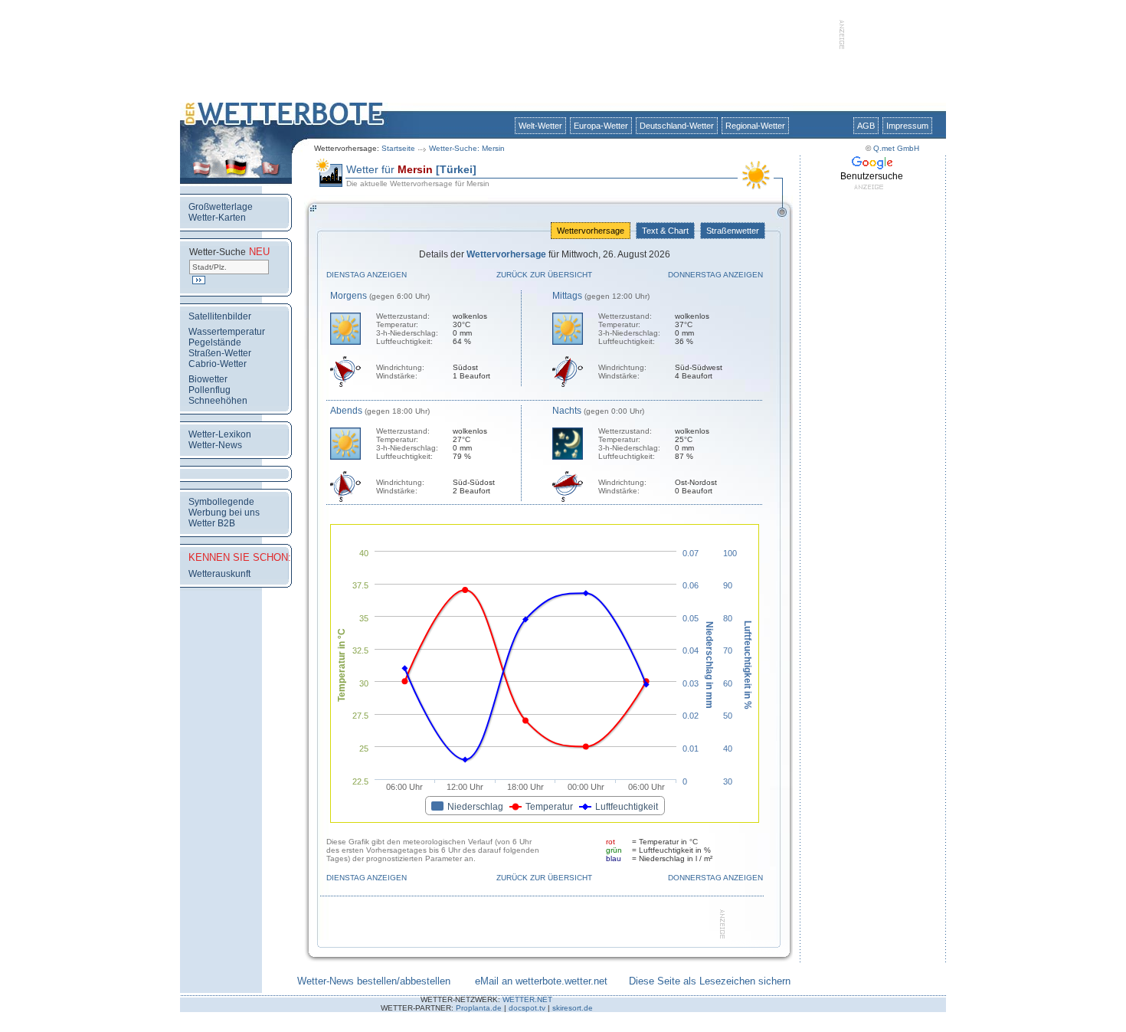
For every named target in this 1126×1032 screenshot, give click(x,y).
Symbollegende (221, 501)
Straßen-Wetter (219, 353)
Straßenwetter (732, 230)
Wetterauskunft (219, 573)
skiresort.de (572, 1008)
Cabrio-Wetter (217, 364)
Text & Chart (665, 230)
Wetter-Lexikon (219, 434)
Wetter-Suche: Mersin (467, 148)
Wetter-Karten (217, 217)
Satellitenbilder (219, 316)
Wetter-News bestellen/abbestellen (373, 981)
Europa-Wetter (601, 125)
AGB (866, 125)
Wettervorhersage (591, 230)
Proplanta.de (479, 1008)
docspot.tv (527, 1008)
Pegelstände (214, 342)
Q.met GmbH (896, 148)
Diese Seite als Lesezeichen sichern (709, 981)
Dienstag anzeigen (366, 274)
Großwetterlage (220, 206)
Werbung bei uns (224, 512)
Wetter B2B (211, 523)
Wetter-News (215, 445)
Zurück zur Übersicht (544, 274)
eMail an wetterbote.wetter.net (541, 981)
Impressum (907, 125)
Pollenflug (209, 390)
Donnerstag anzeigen (715, 274)
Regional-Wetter (755, 125)
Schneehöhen (217, 400)
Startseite (398, 148)
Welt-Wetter (540, 125)
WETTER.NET (527, 999)
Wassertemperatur (226, 331)
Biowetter (207, 379)
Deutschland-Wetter (677, 125)
